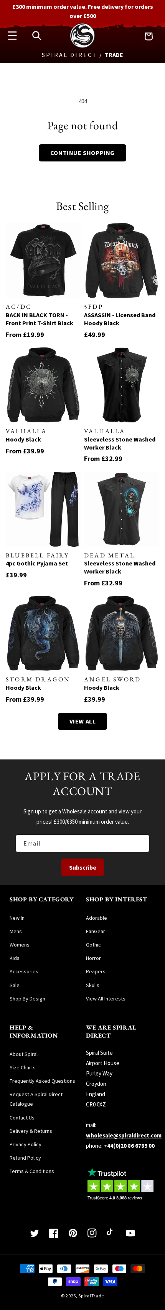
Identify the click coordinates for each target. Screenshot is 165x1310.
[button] (12, 35)
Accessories (24, 971)
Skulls (92, 985)
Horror (93, 958)
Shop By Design (27, 998)
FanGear (95, 931)
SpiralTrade (91, 1296)
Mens (16, 931)
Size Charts (23, 1067)
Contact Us (22, 1117)
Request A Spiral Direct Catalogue (36, 1099)
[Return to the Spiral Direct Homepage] (82, 46)
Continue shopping (82, 152)
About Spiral (24, 1054)
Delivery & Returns (31, 1131)
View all (82, 721)
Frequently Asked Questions (42, 1080)
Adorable (96, 917)
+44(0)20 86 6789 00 (129, 1145)
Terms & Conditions (32, 1171)
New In (17, 917)
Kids (15, 958)
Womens (20, 944)
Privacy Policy (25, 1144)
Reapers (96, 971)
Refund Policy (25, 1157)
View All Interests (105, 998)
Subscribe (82, 867)
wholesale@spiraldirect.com (124, 1135)
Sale (15, 985)
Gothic (93, 944)
